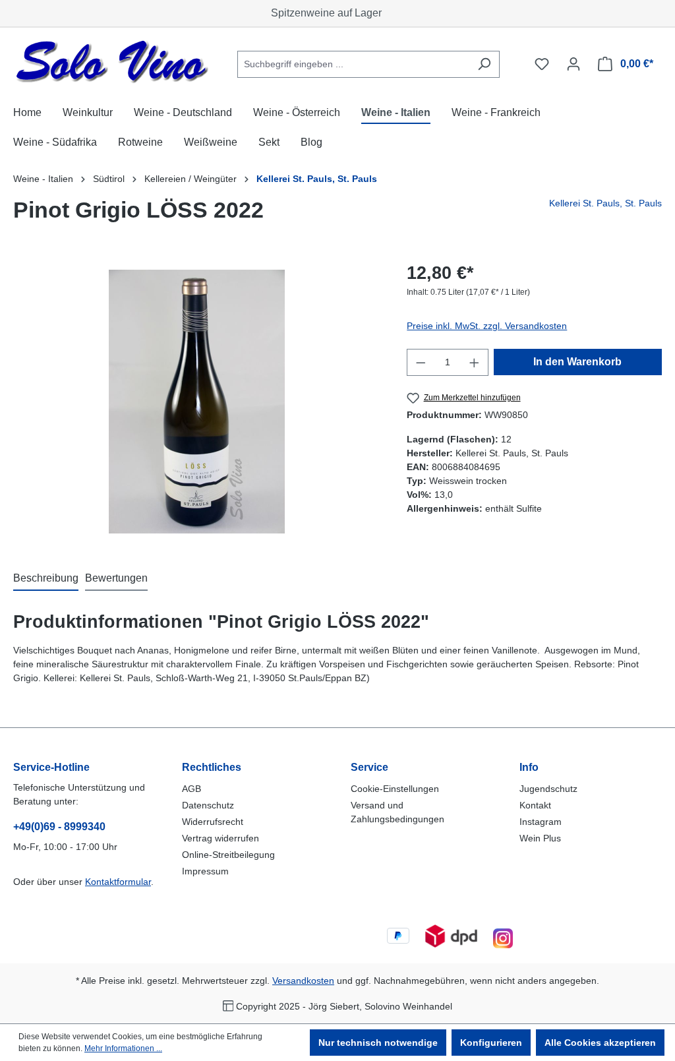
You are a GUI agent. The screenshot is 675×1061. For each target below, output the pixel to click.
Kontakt (535, 805)
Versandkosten (303, 980)
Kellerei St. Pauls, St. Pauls (605, 203)
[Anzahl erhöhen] (474, 362)
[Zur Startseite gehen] (112, 62)
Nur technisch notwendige (378, 1042)
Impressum (205, 871)
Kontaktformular (118, 881)
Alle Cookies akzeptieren (600, 1042)
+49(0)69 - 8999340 (59, 826)
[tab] (45, 579)
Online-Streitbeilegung (228, 854)
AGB (191, 788)
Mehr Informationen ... (123, 1048)
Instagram (540, 821)
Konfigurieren (491, 1042)
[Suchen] (484, 64)
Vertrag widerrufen (220, 838)
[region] (197, 401)
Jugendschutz (548, 788)
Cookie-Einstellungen (395, 788)
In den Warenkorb (577, 361)
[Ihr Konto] (573, 64)
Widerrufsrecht (212, 821)
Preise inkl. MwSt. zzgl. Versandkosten (487, 325)
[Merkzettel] (542, 64)
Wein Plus (540, 838)
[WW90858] (197, 401)
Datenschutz (208, 805)
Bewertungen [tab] (116, 578)
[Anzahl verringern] (420, 362)
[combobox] (353, 64)
